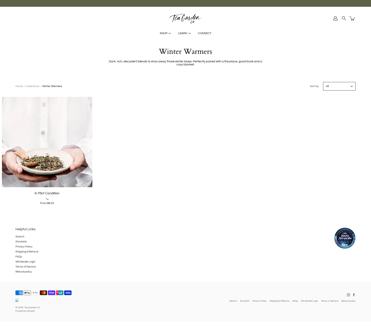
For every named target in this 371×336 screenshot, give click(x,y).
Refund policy (23, 271)
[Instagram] (348, 294)
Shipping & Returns (26, 251)
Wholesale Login (25, 261)
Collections (32, 86)
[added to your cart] (352, 18)
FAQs (18, 256)
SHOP (163, 33)
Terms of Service (25, 266)
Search (19, 236)
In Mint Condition (47, 193)
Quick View (47, 142)
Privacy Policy (23, 246)
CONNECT (204, 33)
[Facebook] (354, 294)
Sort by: (314, 86)
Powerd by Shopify (25, 311)
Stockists (21, 241)
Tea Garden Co (32, 307)
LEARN (182, 33)
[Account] (335, 18)
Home (19, 86)
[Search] (344, 18)
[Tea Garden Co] (185, 18)
